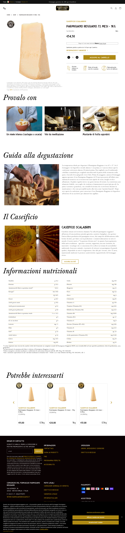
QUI (11, 89)
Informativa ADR (51, 498)
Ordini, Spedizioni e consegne (92, 448)
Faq (45, 456)
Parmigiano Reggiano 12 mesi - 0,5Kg (29, 411)
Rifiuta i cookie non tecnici (95, 517)
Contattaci (49, 448)
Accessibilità (49, 464)
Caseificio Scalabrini (76, 21)
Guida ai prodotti (51, 452)
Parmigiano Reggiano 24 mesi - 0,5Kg (91, 411)
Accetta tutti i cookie (96, 522)
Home (8, 14)
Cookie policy (44, 529)
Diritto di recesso (88, 452)
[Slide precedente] (13, 402)
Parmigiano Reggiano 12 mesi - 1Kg (62, 410)
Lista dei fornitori (8, 531)
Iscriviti (38, 451)
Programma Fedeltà (52, 460)
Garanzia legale (50, 494)
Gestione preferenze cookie (95, 512)
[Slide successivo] (111, 402)
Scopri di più (70, 261)
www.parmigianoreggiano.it (18, 497)
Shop (14, 14)
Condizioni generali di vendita (56, 486)
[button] (111, 8)
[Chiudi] (122, 517)
